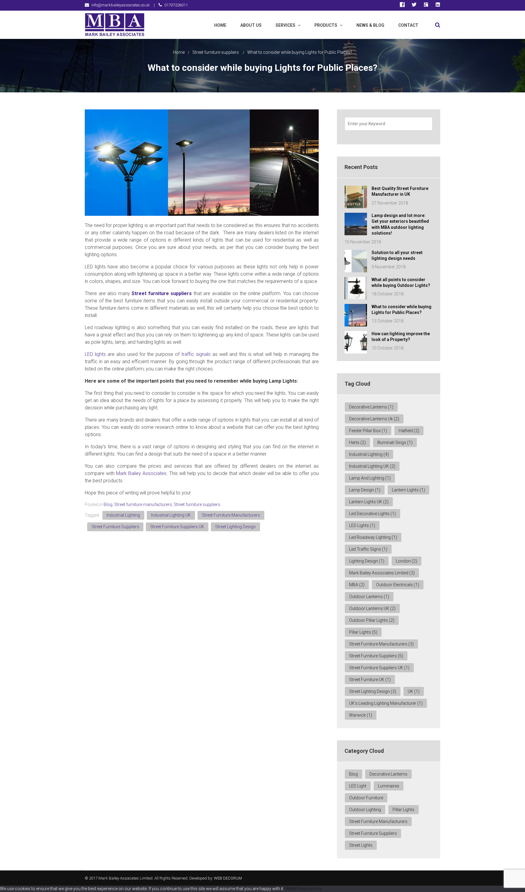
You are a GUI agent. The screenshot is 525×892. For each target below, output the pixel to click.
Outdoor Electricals (397, 584)
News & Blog (370, 25)
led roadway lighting (373, 537)
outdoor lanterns (369, 596)
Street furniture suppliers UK (177, 526)
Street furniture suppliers (215, 52)
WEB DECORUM (228, 878)
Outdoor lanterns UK (372, 608)
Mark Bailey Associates (141, 473)
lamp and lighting (370, 478)
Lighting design (366, 561)
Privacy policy (308, 888)
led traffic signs (368, 549)
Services (285, 25)
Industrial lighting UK (171, 515)
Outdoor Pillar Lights (371, 620)
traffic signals (196, 354)
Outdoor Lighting (365, 809)
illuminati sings (395, 442)
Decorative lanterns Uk (374, 418)
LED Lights (362, 525)
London (406, 561)
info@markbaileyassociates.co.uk (120, 5)
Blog (108, 504)
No (292, 888)
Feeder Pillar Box (368, 430)
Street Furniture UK (370, 679)
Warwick (360, 715)
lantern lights (408, 489)
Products (325, 25)
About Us (251, 25)
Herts (357, 442)
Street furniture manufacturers (143, 504)
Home (220, 25)
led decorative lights (372, 513)
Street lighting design (235, 526)
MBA (357, 584)
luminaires (388, 786)
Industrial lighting (123, 515)
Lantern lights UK (369, 501)
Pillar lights (363, 632)
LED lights (95, 354)
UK (414, 691)
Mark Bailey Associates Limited (382, 572)
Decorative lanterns (388, 774)
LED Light (357, 786)
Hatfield (409, 430)
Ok (286, 888)
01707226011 (176, 5)
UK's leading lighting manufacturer (386, 703)
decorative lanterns (371, 407)
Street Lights (360, 845)
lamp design (364, 489)
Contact (408, 25)
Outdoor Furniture (366, 797)
